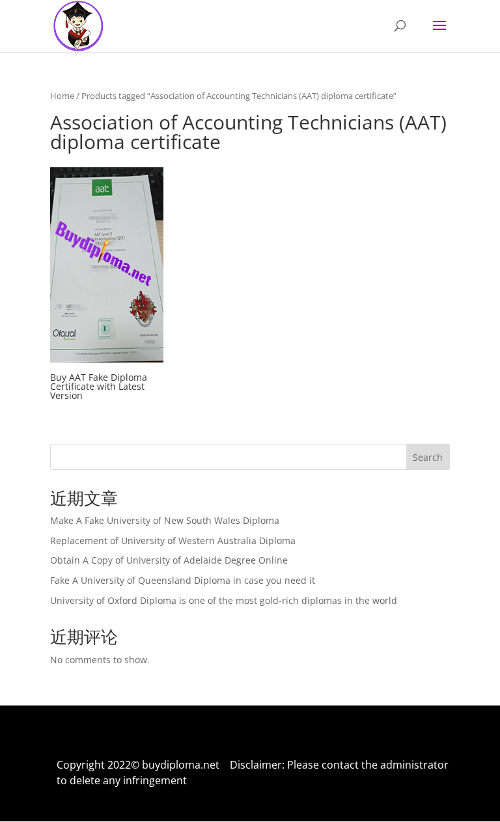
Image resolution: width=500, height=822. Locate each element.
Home (62, 96)
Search (428, 457)
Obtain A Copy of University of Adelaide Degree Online (169, 560)
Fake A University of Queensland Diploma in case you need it (182, 580)
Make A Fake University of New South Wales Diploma (164, 520)
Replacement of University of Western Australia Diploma (173, 540)
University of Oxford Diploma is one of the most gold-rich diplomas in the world (223, 600)
